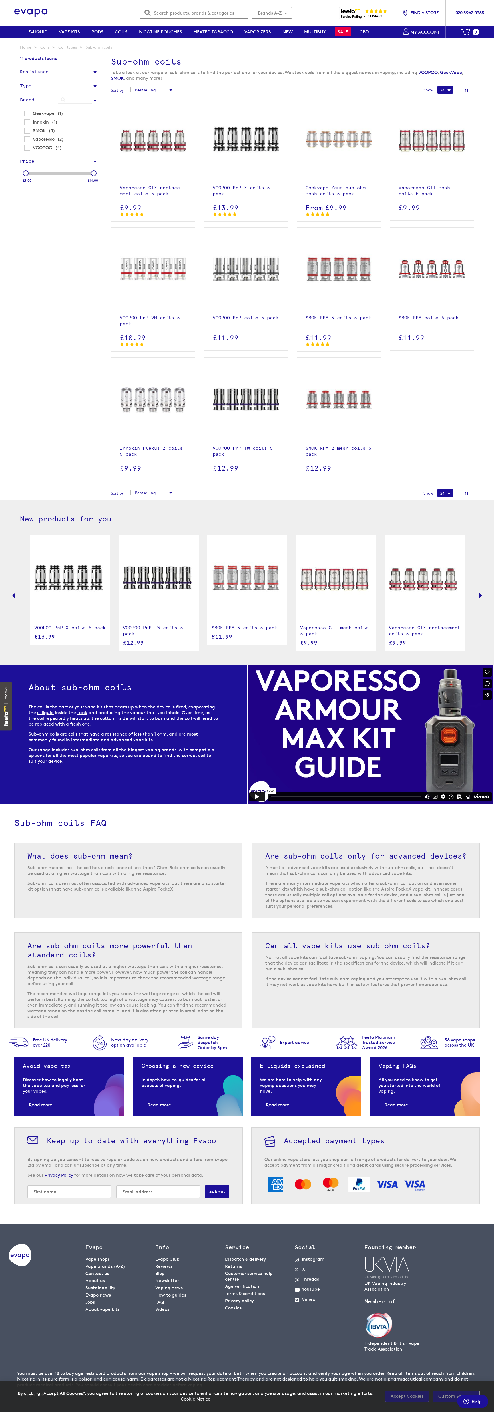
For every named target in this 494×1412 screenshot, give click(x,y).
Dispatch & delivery (245, 1259)
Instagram (313, 1259)
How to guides (170, 1295)
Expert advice (294, 1042)
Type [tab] (25, 86)
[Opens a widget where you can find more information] (472, 1402)
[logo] (20, 1265)
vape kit (94, 707)
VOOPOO (428, 72)
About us (95, 1280)
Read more (40, 1105)
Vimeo (308, 1299)
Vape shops (97, 1259)
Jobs (90, 1302)
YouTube (311, 1289)
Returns (233, 1266)
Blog (160, 1273)
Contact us (97, 1273)
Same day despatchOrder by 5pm (212, 1042)
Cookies (233, 1308)
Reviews (163, 1266)
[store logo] (31, 13)
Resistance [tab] (34, 72)
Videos (162, 1309)
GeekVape (451, 72)
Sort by (117, 90)
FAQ (159, 1302)
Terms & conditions (245, 1293)
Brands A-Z (270, 13)
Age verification (242, 1286)
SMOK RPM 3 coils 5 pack (244, 627)
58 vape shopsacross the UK (460, 1042)
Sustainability (100, 1287)
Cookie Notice (195, 1399)
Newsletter (167, 1280)
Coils (44, 47)
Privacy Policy (59, 1175)
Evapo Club (167, 1259)
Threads (310, 1279)
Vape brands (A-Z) (105, 1266)
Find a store (425, 12)
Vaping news (169, 1287)
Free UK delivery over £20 (50, 1042)
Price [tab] (27, 161)
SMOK (117, 78)
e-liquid (45, 712)
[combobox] (194, 13)
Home (25, 47)
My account (424, 32)
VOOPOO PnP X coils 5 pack (70, 627)
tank (82, 712)
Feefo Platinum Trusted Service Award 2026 (378, 1042)
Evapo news (98, 1295)
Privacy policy (239, 1300)
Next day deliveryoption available (129, 1042)
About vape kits (102, 1309)
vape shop (158, 1373)
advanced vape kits (132, 739)
